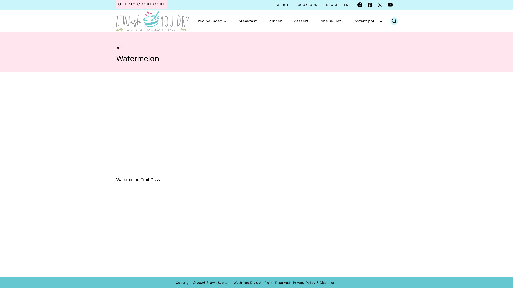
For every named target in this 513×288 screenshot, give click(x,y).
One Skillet (331, 21)
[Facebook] (360, 5)
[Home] (117, 48)
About (283, 5)
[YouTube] (390, 5)
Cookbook (307, 5)
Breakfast (248, 21)
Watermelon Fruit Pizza (138, 179)
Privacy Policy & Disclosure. (315, 283)
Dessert (301, 21)
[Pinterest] (370, 5)
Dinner (275, 21)
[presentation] (148, 125)
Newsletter (337, 5)
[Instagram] (380, 5)
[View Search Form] (394, 21)
